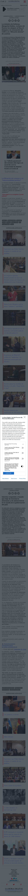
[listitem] (14, 444)
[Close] (25, 417)
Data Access (14, 478)
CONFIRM (8, 473)
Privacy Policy (22, 478)
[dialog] (14, 448)
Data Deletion (5, 478)
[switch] (22, 448)
